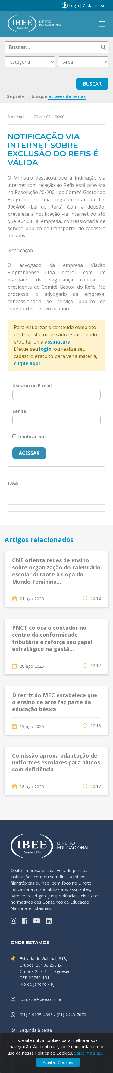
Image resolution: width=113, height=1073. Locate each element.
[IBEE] (35, 23)
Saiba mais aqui (89, 1053)
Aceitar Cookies (58, 1062)
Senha (19, 411)
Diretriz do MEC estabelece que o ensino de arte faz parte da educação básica (54, 702)
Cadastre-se (94, 5)
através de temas (67, 96)
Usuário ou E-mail (32, 385)
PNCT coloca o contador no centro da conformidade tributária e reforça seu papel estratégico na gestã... (52, 638)
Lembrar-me (31, 436)
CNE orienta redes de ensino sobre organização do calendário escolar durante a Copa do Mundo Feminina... (56, 571)
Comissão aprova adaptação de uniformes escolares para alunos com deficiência (56, 762)
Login (74, 5)
